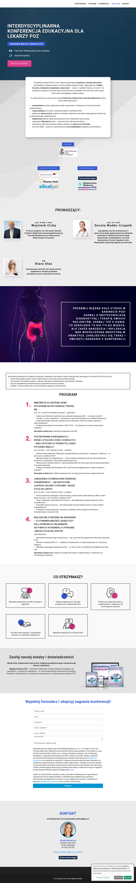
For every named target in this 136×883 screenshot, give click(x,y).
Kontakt (125, 4)
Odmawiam (118, 877)
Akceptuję (127, 877)
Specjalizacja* (39, 736)
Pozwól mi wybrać (103, 877)
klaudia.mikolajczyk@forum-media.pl (68, 852)
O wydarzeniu (80, 4)
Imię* (36, 717)
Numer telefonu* (40, 728)
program (92, 4)
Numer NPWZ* (39, 733)
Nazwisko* (38, 722)
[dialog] (112, 872)
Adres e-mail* (39, 711)
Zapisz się (116, 4)
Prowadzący (103, 4)
